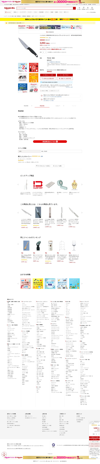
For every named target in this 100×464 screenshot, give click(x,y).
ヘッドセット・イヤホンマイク (42, 314)
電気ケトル (10, 362)
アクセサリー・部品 (26, 322)
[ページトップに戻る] (98, 297)
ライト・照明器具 (11, 322)
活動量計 (23, 377)
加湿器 (9, 339)
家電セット (16, 12)
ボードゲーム (68, 332)
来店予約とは (93, 457)
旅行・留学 (39, 355)
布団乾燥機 (10, 311)
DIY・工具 (68, 382)
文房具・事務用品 (83, 327)
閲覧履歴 (44, 419)
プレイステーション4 (55, 328)
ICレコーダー (24, 317)
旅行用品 (82, 357)
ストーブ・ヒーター (11, 328)
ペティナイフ (42, 16)
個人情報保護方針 (80, 419)
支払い (60, 417)
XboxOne (53, 332)
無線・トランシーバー (26, 324)
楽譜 (37, 358)
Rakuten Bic (9, 8)
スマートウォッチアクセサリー (42, 317)
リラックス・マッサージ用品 (56, 392)
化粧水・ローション (55, 368)
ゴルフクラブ (82, 308)
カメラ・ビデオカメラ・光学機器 (28, 306)
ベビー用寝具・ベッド (70, 349)
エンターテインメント (41, 353)
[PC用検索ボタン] (74, 8)
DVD (38, 392)
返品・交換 (61, 419)
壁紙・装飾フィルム (84, 385)
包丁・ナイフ (34, 16)
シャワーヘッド (25, 371)
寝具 (81, 361)
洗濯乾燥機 (10, 307)
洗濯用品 (82, 332)
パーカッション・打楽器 (41, 337)
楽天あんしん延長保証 (11, 417)
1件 (42, 156)
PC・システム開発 (40, 376)
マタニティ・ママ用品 (70, 346)
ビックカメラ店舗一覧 (83, 4)
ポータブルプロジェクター (27, 328)
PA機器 (38, 328)
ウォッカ (67, 311)
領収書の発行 (61, 425)
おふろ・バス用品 (69, 347)
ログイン (88, 12)
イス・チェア (82, 374)
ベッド (81, 366)
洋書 (37, 378)
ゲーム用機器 (24, 349)
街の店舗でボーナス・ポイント (31, 417)
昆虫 (66, 373)
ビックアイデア (23, 12)
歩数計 (23, 379)
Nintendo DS (53, 343)
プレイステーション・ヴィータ (57, 335)
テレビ (61, 12)
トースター (10, 351)
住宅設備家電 (10, 320)
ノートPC (24, 334)
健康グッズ (53, 389)
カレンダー (39, 361)
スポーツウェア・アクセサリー (86, 321)
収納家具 (82, 378)
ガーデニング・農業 (69, 390)
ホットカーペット (11, 330)
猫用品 (67, 360)
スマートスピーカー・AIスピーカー (28, 326)
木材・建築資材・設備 (70, 389)
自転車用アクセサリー (84, 306)
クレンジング (53, 370)
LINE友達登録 (61, 429)
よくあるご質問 (75, 4)
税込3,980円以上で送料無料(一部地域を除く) (21, 4)
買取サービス (9, 427)
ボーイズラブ (39, 371)
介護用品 (53, 359)
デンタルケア (24, 367)
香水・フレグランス (55, 378)
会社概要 (89, 4)
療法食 (67, 378)
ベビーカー (68, 352)
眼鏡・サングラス (83, 322)
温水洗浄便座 (24, 376)
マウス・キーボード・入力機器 (28, 347)
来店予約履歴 (44, 427)
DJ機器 (38, 339)
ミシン (9, 317)
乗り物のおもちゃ (69, 322)
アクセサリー (39, 336)
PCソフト (24, 352)
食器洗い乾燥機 (10, 371)
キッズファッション (69, 342)
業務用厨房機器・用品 (55, 316)
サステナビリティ (56, 461)
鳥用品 (67, 368)
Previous (16, 27)
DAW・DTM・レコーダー (41, 329)
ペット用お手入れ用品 (70, 363)
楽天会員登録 (93, 12)
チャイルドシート (69, 354)
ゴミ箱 (81, 388)
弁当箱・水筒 (53, 313)
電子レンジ (66, 12)
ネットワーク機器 (25, 344)
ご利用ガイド (68, 4)
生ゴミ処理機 (10, 376)
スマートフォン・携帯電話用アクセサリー (43, 307)
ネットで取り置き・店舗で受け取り (13, 425)
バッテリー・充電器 (40, 312)
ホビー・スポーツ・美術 (41, 356)
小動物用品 (68, 366)
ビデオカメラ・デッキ (26, 314)
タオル (81, 338)
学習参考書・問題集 (40, 368)
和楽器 (38, 342)
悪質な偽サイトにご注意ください (24, 448)
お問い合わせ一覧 (48, 461)
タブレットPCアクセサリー (42, 309)
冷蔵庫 (52, 12)
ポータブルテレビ (25, 319)
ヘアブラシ (24, 358)
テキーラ (67, 314)
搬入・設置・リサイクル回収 (12, 421)
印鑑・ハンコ (82, 328)
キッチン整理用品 (54, 311)
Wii (51, 341)
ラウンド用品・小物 (84, 313)
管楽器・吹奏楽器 (40, 331)
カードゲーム (68, 330)
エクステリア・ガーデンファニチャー (72, 393)
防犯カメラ (68, 385)
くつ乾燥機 (10, 312)
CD (37, 390)
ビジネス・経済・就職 (41, 360)
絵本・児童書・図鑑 (40, 351)
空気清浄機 (41, 12)
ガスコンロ (10, 359)
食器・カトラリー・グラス (56, 306)
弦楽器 (38, 341)
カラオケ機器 (39, 344)
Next (83, 27)
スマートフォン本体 (40, 303)
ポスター (38, 384)
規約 (97, 457)
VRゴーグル (39, 322)
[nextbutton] (81, 184)
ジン (66, 306)
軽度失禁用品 (53, 362)
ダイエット (53, 384)
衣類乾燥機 (10, 309)
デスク (81, 372)
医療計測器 (53, 360)
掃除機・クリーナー (11, 314)
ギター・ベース (39, 334)
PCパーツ (24, 350)
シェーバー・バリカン (26, 360)
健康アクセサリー (54, 390)
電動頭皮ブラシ (25, 369)
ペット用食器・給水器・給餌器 (71, 370)
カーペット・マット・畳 (84, 382)
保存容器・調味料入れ (55, 308)
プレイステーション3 (55, 337)
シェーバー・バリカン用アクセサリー (28, 362)
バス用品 (82, 335)
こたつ (9, 331)
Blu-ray (38, 388)
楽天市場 (94, 4)
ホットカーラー (25, 366)
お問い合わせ (61, 434)
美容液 (52, 371)
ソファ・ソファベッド (84, 367)
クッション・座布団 (84, 369)
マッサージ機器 (25, 372)
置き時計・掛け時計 (84, 383)
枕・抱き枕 (82, 364)
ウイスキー (68, 303)
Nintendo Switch (54, 325)
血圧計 (23, 382)
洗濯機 (56, 12)
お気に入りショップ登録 (63, 423)
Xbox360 (53, 333)
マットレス (82, 362)
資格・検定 (39, 381)
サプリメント (53, 382)
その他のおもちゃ (69, 338)
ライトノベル (39, 379)
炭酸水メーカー (10, 370)
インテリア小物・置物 (84, 393)
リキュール (68, 309)
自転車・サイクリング (84, 303)
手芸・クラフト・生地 (84, 333)
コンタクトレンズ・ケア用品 (56, 357)
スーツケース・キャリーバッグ (86, 353)
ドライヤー (30, 12)
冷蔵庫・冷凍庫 (10, 304)
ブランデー (68, 313)
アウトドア (82, 319)
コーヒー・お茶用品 (55, 318)
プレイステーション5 (55, 327)
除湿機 (9, 341)
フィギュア (68, 325)
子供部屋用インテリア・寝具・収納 (86, 377)
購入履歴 (44, 421)
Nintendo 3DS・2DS (55, 330)
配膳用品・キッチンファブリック (57, 314)
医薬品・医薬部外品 (55, 351)
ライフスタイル (39, 363)
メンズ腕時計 (82, 342)
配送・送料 (61, 416)
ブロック (67, 337)
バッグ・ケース (83, 311)
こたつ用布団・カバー (84, 390)
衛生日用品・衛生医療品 (55, 354)
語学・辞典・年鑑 (40, 373)
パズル (67, 328)
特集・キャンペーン (28, 416)
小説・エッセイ (39, 369)
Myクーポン (44, 423)
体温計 (23, 384)
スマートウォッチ (83, 349)
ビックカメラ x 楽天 (8, 4)
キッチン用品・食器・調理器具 (14, 16)
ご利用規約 (79, 421)
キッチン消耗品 (54, 309)
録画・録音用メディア (26, 308)
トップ (5, 16)
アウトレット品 (83, 397)
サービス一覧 (42, 461)
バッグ (81, 355)
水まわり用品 (53, 321)
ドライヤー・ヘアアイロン (27, 356)
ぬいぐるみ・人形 (69, 319)
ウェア (81, 314)
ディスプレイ (24, 337)
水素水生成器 (10, 375)
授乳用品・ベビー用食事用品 (71, 351)
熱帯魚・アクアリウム (70, 365)
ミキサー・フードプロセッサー (13, 365)
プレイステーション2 (55, 338)
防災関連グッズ (69, 387)
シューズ (82, 309)
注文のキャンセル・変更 (63, 421)
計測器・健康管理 (54, 385)
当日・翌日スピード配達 (11, 416)
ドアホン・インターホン (70, 384)
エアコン (47, 12)
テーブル (82, 371)
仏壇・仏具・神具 (83, 404)
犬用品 (67, 361)
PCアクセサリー (25, 336)
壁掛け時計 (82, 346)
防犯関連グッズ (83, 399)
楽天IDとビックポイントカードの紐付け (49, 431)
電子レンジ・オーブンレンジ (13, 347)
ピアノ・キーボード (40, 326)
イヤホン (35, 12)
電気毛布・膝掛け (11, 333)
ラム (66, 308)
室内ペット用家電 (69, 376)
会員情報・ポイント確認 (46, 425)
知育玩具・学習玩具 (69, 320)
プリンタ (23, 339)
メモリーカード (25, 320)
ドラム (38, 332)
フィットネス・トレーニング (85, 316)
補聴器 (23, 374)
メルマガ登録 (61, 427)
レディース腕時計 (83, 344)
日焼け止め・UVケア (55, 376)
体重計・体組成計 (25, 380)
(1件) (50, 37)
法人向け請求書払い (46, 429)
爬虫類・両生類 (69, 371)
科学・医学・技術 (40, 374)
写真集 (38, 382)
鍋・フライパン (54, 303)
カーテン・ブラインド (84, 380)
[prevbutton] (18, 184)
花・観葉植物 (68, 395)
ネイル (52, 373)
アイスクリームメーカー (12, 378)
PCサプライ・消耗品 (26, 342)
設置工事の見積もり (10, 423)
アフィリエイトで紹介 (63, 431)
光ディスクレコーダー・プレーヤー (28, 310)
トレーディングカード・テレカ (71, 333)
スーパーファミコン (55, 346)
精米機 (9, 350)
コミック (38, 350)
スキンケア (53, 366)
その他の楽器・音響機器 (41, 346)
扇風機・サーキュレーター (12, 338)
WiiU (52, 340)
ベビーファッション (69, 344)
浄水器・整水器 (10, 373)
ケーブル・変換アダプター (42, 311)
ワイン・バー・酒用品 (55, 319)
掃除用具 (82, 330)
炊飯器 (9, 348)
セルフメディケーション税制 (12, 448)
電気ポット (10, 360)
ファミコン (53, 345)
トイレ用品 (82, 337)
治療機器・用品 (54, 352)
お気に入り (44, 417)
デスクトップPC (25, 332)
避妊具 (52, 356)
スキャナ (23, 341)
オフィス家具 (82, 391)
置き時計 (82, 347)
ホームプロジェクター (26, 312)
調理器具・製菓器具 (26, 16)
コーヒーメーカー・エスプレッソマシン (14, 354)
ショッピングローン (10, 419)
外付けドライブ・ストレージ (27, 346)
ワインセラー (10, 364)
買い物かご (44, 416)
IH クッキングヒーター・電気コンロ (14, 368)
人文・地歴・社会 (40, 366)
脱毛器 (23, 364)
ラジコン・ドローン (69, 327)
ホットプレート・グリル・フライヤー (14, 357)
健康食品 (53, 387)
